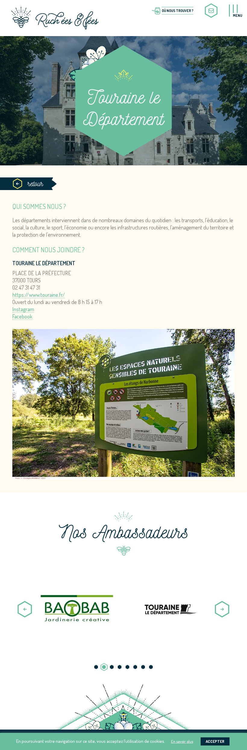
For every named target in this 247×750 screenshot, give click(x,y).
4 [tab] (120, 667)
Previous (25, 609)
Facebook (22, 316)
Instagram (23, 309)
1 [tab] (96, 667)
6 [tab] (135, 667)
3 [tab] (112, 667)
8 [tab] (151, 667)
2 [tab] (104, 667)
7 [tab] (143, 667)
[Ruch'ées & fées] (54, 16)
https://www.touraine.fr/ (38, 294)
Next (222, 609)
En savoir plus (182, 741)
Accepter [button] (215, 741)
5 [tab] (127, 667)
